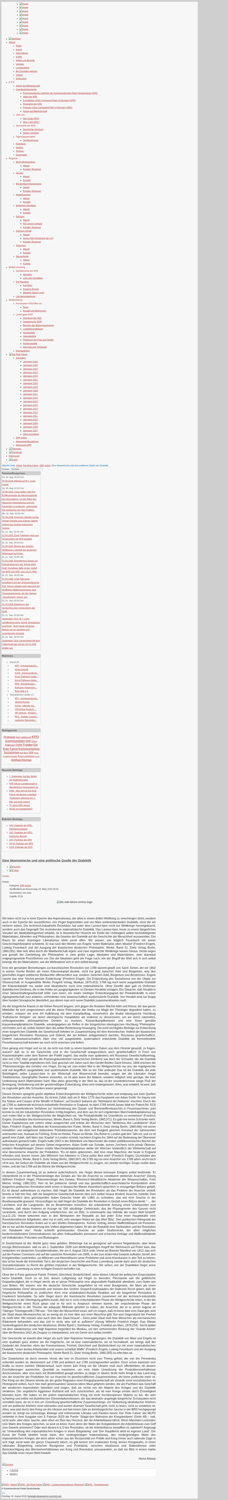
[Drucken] (14, 867)
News (25, 307)
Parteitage (21, 144)
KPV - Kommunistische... (26, 698)
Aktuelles (27, 274)
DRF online (21, 438)
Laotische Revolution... (26, 720)
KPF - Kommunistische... (26, 666)
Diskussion (21, 78)
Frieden (28, 745)
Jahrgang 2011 (30, 416)
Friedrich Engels (31, 289)
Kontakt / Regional (32, 169)
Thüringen (21, 245)
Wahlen (19, 147)
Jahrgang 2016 (30, 398)
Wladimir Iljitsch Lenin (33, 292)
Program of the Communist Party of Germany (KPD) (47, 107)
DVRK (19, 57)
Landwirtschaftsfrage (33, 329)
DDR (31, 752)
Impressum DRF (24, 445)
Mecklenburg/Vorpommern (29, 184)
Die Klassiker (22, 282)
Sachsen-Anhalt (23, 231)
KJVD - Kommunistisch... (26, 673)
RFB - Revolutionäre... (25, 684)
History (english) (31, 133)
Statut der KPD (30, 96)
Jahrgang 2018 (30, 390)
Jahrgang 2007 (30, 430)
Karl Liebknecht (23, 737)
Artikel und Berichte (25, 60)
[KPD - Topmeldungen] (97, 1484)
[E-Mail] (14, 870)
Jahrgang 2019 (30, 387)
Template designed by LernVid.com (44, 1496)
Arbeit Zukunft (21, 669)
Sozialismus (11, 752)
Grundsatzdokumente (26, 89)
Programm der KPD (32, 104)
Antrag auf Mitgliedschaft (28, 86)
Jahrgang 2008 (30, 427)
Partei (19, 46)
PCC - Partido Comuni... (26, 716)
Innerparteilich (23, 351)
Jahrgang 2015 (30, 401)
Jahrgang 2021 (30, 380)
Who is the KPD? (31, 122)
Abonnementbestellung (27, 441)
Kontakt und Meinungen (34, 311)
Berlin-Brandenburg (25, 162)
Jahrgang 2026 (30, 361)
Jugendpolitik (29, 336)
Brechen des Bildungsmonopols (38, 325)
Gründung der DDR (32, 321)
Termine (20, 151)
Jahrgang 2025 (30, 365)
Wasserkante (22, 256)
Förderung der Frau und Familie (38, 340)
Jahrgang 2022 (30, 376)
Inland (19, 49)
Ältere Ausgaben (31, 434)
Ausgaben (21, 358)
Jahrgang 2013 (30, 409)
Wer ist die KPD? (31, 118)
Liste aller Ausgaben (33, 278)
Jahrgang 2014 (30, 405)
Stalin (36, 753)
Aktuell (26, 165)
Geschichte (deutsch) (33, 129)
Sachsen (20, 216)
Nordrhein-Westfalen (26, 205)
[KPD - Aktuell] (9, 1484)
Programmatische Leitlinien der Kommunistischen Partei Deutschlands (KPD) (60, 93)
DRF (28, 741)
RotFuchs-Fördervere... (26, 687)
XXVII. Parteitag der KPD (21, 843)
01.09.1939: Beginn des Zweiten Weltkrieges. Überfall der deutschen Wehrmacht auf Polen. (19, 550)
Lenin (37, 756)
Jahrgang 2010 (30, 419)
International (22, 53)
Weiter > (14, 1474)
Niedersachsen (23, 194)
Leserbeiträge (22, 68)
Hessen (19, 173)
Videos (19, 75)
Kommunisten (15, 741)
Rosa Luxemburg (26, 756)
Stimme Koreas (22, 702)
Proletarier (9, 737)
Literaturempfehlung (25, 296)
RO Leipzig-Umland (32, 223)
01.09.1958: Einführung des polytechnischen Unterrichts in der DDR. (18, 608)
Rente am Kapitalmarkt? (21, 809)
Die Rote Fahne (30, 465)
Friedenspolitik (30, 343)
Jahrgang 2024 (30, 369)
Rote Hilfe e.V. (21, 691)
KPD (35, 737)
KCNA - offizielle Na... (25, 706)
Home (19, 465)
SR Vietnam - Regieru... (26, 713)
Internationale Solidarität (35, 347)
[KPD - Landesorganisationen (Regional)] (63, 1484)
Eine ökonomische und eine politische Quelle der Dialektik (46, 860)
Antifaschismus (21, 760)
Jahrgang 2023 (30, 372)
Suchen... (6, 469)
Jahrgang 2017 (30, 394)
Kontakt (26, 180)
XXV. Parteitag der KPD (20, 840)
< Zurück (14, 1470)
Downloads (21, 155)
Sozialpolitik (29, 332)
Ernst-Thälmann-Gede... (26, 676)
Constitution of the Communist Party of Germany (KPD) (49, 100)
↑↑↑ (3, 1492)
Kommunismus (29, 749)
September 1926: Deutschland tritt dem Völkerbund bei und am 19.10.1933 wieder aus (21, 644)
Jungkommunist (30, 140)
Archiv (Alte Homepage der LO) (38, 238)
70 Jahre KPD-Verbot (19, 805)
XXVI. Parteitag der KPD (21, 847)
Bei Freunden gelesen (26, 71)
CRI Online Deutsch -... (26, 709)
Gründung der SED (32, 318)
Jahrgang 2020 (30, 383)
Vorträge (20, 64)
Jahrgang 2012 (30, 412)
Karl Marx (27, 285)
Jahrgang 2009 (30, 423)
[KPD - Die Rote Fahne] (30, 1484)
